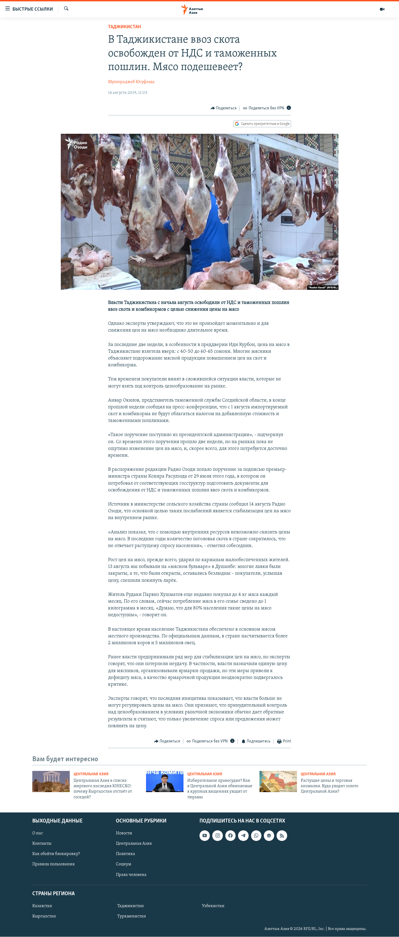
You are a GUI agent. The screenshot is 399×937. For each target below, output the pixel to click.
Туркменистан (131, 916)
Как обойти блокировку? (56, 854)
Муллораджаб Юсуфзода (131, 82)
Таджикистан (124, 27)
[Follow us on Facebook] (230, 836)
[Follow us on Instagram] (217, 836)
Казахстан (42, 906)
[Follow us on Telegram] (243, 836)
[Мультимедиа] (382, 9)
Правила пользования (53, 864)
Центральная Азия (91, 774)
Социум (123, 864)
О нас (37, 833)
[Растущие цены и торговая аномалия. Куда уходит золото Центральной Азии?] (278, 781)
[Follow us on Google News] (269, 836)
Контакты (41, 844)
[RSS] (282, 836)
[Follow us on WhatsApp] (256, 836)
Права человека (131, 875)
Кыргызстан (44, 916)
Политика (125, 854)
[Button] (224, 108)
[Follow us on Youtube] (204, 836)
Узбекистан (213, 906)
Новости (124, 833)
